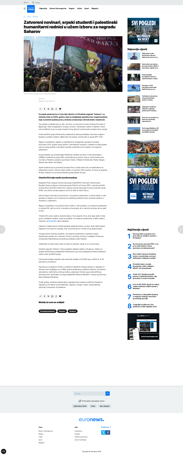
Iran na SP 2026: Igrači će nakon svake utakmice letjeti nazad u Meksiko (146, 286)
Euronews (52, 221)
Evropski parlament (47, 311)
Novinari (62, 311)
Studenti (72, 311)
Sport (86, 8)
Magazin (95, 8)
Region (72, 8)
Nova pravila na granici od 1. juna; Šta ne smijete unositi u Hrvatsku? (145, 236)
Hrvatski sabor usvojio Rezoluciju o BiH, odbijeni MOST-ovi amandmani (143, 266)
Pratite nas (105, 427)
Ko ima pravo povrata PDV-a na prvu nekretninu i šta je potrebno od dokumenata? (145, 246)
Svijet (79, 8)
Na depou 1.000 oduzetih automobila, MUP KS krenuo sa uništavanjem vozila (149, 87)
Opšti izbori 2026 (80, 406)
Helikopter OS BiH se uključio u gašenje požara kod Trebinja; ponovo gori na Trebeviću (149, 109)
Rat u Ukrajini (104, 406)
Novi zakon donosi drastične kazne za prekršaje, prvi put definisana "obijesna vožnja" (144, 256)
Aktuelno (35, 16)
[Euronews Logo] (31, 9)
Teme (40, 427)
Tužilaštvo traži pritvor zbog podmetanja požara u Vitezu (150, 98)
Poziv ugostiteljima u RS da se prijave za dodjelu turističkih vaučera (150, 130)
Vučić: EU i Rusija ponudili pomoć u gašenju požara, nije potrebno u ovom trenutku (145, 276)
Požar (93, 406)
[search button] (33, 2)
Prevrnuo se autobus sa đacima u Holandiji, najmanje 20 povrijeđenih (150, 119)
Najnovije (43, 8)
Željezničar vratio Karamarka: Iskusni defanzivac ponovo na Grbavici (149, 55)
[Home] (24, 16)
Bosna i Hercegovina (58, 8)
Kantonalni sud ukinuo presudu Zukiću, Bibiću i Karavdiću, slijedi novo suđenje (150, 66)
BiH (27, 2)
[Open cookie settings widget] (3, 451)
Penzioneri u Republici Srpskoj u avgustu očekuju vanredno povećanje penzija (145, 296)
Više (76, 427)
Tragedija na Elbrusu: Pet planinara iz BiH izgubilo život (145, 306)
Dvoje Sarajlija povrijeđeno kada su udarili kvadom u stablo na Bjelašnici (150, 77)
